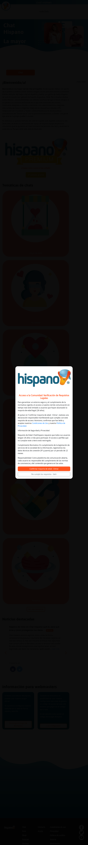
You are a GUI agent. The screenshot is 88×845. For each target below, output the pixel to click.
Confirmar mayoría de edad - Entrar (44, 469)
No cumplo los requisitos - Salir (44, 474)
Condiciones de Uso (40, 423)
